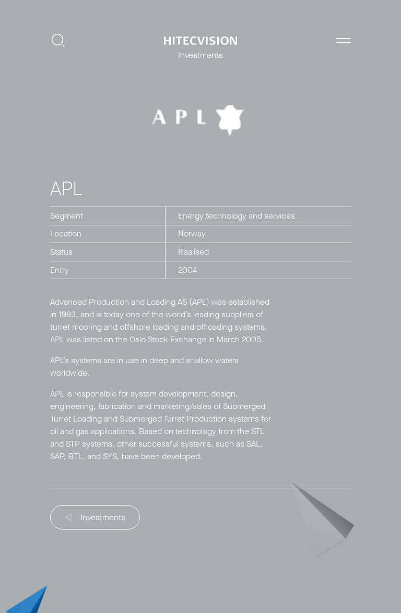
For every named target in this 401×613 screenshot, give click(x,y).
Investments (102, 517)
